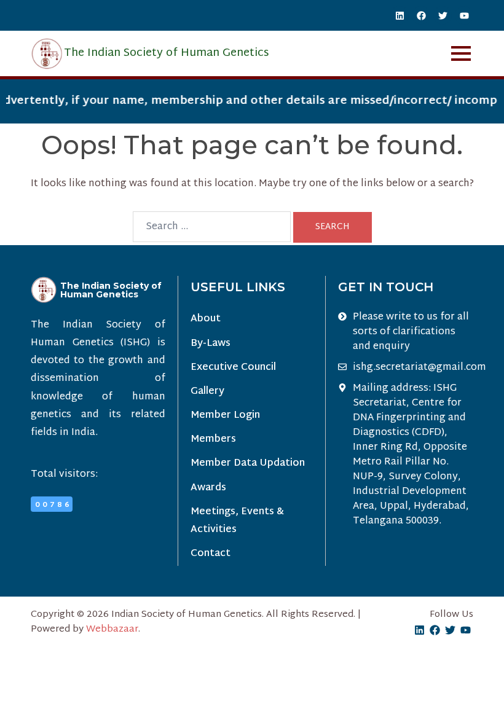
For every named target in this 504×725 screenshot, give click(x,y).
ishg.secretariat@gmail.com (419, 368)
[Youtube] (464, 15)
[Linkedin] (399, 15)
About (206, 319)
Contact (210, 554)
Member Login (225, 416)
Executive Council (233, 368)
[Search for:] (212, 226)
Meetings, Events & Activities (237, 521)
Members (213, 440)
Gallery (207, 392)
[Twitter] (442, 15)
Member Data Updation (248, 463)
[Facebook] (421, 15)
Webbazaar (112, 629)
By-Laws (210, 344)
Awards (208, 488)
